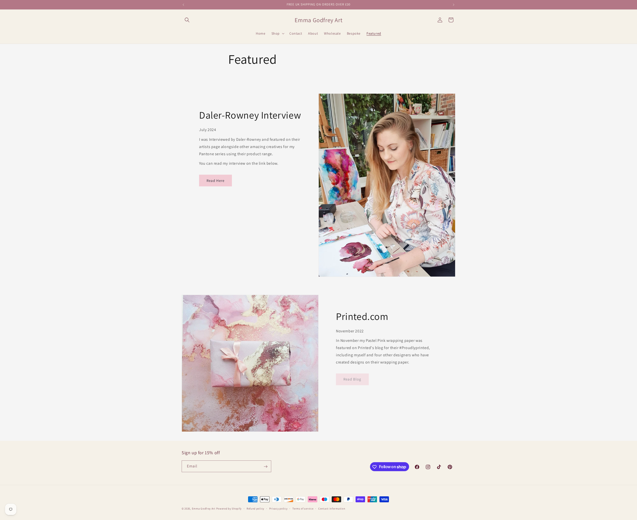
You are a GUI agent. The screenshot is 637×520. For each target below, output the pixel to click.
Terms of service (302, 508)
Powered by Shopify (229, 508)
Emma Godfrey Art (203, 508)
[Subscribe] (265, 466)
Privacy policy (278, 508)
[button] (187, 19)
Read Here (215, 180)
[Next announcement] (453, 4)
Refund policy (255, 508)
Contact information (331, 508)
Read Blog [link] (352, 379)
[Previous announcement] (183, 4)
